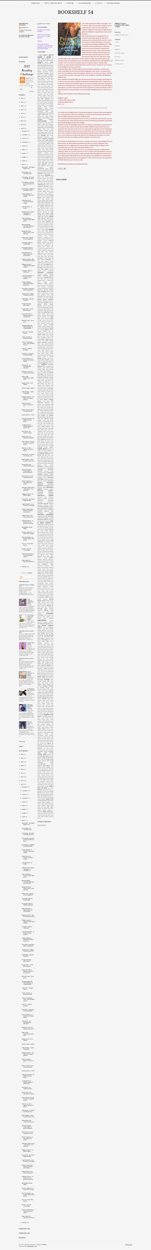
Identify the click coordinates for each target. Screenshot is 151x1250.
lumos (42, 543)
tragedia (47, 786)
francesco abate (42, 283)
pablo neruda (47, 644)
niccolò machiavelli (48, 627)
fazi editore (45, 269)
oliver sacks (50, 636)
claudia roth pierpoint (48, 178)
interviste (50, 364)
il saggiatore (44, 363)
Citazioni (70, 3)
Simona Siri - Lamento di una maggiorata (28, 238)
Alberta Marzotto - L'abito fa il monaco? (28, 465)
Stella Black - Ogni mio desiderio (28, 299)
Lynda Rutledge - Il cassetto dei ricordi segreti (28, 195)
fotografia (39, 280)
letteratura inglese (120, 53)
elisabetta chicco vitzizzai (45, 235)
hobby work (43, 355)
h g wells (46, 332)
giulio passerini (45, 318)
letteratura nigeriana (42, 503)
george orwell (42, 304)
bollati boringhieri (42, 138)
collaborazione (41, 184)
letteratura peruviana (42, 506)
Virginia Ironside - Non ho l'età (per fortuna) (28, 260)
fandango (39, 267)
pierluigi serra (44, 670)
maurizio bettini (49, 589)
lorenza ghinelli (41, 532)
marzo (23, 164)
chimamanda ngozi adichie (45, 168)
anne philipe (50, 102)
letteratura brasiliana (42, 472)
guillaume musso (48, 329)
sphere (49, 754)
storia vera (43, 768)
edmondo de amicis (48, 224)
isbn (38, 371)
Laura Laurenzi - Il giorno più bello (27, 337)
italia (41, 371)
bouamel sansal (41, 140)
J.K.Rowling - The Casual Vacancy (27, 173)
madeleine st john (42, 546)
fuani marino (46, 297)
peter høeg (51, 660)
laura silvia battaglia (45, 460)
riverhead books (49, 695)
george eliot (50, 302)
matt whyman (40, 589)
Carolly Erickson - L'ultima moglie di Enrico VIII (27, 426)
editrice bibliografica (48, 219)
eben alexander (45, 216)
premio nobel (41, 676)
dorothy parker (45, 214)
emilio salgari (50, 250)
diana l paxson (49, 208)
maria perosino (44, 567)
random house (41, 684)
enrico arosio (40, 256)
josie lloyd (48, 421)
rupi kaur (39, 713)
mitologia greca (42, 608)
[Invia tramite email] (59, 169)
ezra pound (43, 264)
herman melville (49, 351)
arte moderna (49, 113)
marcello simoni (44, 554)
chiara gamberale (42, 164)
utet (50, 789)
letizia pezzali (48, 464)
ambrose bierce (49, 82)
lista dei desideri (44, 529)
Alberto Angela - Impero (28, 388)
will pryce (43, 807)
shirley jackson (46, 737)
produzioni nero (49, 677)
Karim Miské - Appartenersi (31, 689)
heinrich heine (40, 345)
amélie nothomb (41, 84)
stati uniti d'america (45, 756)
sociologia (40, 751)
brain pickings (49, 140)
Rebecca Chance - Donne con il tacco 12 (28, 405)
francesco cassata (45, 285)
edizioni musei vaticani (43, 223)
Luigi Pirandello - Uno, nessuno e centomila (28, 504)
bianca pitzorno (41, 133)
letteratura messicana (45, 500)
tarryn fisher (48, 778)
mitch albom (40, 607)
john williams (50, 410)
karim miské (46, 431)
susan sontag (45, 771)
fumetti (51, 297)
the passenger (41, 781)
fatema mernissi (46, 267)
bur (52, 143)
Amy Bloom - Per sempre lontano (27, 432)
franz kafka (50, 294)
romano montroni (49, 708)
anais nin (40, 86)
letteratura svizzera (48, 517)
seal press (45, 725)
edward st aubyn (49, 227)
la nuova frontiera (46, 450)
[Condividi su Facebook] (65, 169)
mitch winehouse (49, 607)
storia (48, 760)
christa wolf (45, 170)
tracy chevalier (40, 786)
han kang (51, 332)
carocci (42, 148)
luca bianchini (50, 537)
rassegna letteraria (48, 686)
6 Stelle (98, 3)
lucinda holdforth (41, 540)
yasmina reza (47, 813)
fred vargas (46, 296)
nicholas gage (41, 628)
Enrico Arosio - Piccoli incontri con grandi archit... (28, 443)
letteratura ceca (40, 475)
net (50, 623)
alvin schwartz (41, 82)
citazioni (47, 175)
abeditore (47, 58)
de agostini (40, 207)
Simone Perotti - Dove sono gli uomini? (28, 410)
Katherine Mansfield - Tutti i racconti (30, 707)
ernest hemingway (46, 259)
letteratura (40, 466)
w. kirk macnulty (44, 803)
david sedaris (44, 205)
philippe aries (40, 663)
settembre (25, 142)
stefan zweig (45, 757)
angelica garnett (46, 95)
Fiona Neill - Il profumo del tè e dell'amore (28, 289)
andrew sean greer (42, 92)
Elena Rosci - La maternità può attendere (26, 366)
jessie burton (45, 394)
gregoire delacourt (41, 326)
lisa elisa (39, 527)
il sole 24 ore (50, 363)
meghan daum (45, 592)
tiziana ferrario (41, 783)
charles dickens (46, 159)
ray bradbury (40, 687)
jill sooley (48, 396)
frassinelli (39, 296)
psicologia (40, 679)
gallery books (40, 302)
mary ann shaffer (46, 578)
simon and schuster (44, 741)
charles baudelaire (45, 157)
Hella (27, 78)
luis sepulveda (47, 541)
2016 (22, 121)
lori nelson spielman (42, 534)
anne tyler (39, 103)
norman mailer (49, 633)
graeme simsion (45, 323)
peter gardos (45, 660)
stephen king (50, 759)
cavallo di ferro (48, 154)
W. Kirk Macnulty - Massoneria (27, 304)
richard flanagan (46, 693)
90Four (45, 1244)
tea (41, 779)
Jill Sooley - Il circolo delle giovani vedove (28, 372)
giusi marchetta (49, 320)
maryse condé (50, 581)
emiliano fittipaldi (41, 250)
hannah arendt (41, 334)
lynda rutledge (41, 545)
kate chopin (44, 434)
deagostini (47, 207)
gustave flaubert (42, 331)
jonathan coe (44, 415)
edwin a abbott (41, 229)
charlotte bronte (46, 160)
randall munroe (49, 682)
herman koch (40, 351)
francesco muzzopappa (47, 286)
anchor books (46, 86)
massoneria (45, 586)
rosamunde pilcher (41, 709)
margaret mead (41, 561)
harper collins (44, 339)
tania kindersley (41, 778)
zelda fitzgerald (44, 816)
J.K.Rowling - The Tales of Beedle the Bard (28, 178)
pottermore (43, 673)
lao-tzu (51, 453)
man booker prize (46, 551)
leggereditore (50, 461)
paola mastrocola (47, 647)
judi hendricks (46, 423)
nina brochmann (41, 631)
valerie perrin (45, 792)
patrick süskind (40, 654)
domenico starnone (42, 211)
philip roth (40, 662)
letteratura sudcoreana (42, 516)
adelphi (39, 62)
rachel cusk (46, 681)
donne (47, 213)
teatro (44, 779)
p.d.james (47, 643)
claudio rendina (49, 180)
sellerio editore (41, 729)
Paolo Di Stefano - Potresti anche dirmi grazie (28, 220)
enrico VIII (46, 256)
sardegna (43, 724)
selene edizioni (45, 727)
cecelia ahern (40, 156)
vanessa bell (43, 794)
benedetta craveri (42, 130)
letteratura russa (42, 509)
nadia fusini (47, 615)
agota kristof (45, 63)
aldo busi (51, 68)
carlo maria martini (46, 146)
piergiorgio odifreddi (42, 668)
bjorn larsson (50, 135)
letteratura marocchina (47, 498)
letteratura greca (48, 485)
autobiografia (41, 121)
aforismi (46, 62)
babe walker (50, 122)
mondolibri (40, 615)
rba (48, 689)
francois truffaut (41, 293)
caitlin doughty (40, 144)
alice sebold (47, 78)
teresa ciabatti (50, 779)
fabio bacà (43, 266)
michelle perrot (45, 602)
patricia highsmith (41, 651)
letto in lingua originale (45, 521)
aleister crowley (41, 70)
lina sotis (48, 526)
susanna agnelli (45, 773)
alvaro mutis (50, 81)
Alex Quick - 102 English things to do (28, 168)
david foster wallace (47, 200)
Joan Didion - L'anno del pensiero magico (30, 617)
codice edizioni (46, 183)
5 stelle (47, 57)
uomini (47, 789)
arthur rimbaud (49, 116)
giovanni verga (46, 316)
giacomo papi (50, 309)
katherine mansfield (42, 436)
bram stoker (40, 141)
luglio (23, 149)
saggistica (47, 714)
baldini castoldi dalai (42, 124)
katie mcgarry (50, 436)
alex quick (44, 74)
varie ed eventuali (42, 795)
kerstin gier (43, 440)
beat (44, 129)
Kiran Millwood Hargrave (43, 442)
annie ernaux (46, 103)
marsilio (45, 576)
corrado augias (41, 191)
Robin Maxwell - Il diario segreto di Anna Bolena (27, 254)
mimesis (44, 605)
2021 (22, 102)
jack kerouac (47, 374)
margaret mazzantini (48, 559)
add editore (43, 60)
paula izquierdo (49, 657)
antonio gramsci (48, 108)
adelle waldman (49, 60)
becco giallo (50, 129)
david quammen (46, 203)
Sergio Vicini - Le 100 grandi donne (27, 309)
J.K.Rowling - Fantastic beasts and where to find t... (28, 184)
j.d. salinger (50, 372)
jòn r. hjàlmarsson (41, 412)
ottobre (24, 138)
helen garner (47, 345)
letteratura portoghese (47, 508)
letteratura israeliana (45, 493)
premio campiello (49, 674)
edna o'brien (40, 226)
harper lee (51, 339)
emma (45, 253)
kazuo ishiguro (41, 439)
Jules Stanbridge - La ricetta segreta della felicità (28, 539)
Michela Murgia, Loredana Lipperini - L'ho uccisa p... (28, 226)
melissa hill (46, 594)
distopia (51, 210)
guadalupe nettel (45, 328)
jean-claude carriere (42, 388)
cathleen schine (41, 154)
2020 (22, 106)
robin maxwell (46, 705)
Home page (35, 3)
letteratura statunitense (45, 514)
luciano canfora (49, 538)
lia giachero (50, 524)
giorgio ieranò (45, 313)
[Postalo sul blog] (61, 169)
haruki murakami (42, 342)
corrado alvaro (49, 189)
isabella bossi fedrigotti (47, 369)
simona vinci (43, 743)
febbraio (24, 566)
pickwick (43, 665)
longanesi (50, 529)
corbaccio (40, 189)
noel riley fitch (50, 631)
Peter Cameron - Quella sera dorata (30, 601)
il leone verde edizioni (46, 361)
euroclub (43, 262)
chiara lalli (50, 164)
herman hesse (49, 350)
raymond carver (49, 687)
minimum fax (49, 605)
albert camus (40, 67)
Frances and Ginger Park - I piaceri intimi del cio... (28, 343)
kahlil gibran (44, 428)
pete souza (46, 658)
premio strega (41, 677)
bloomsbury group (48, 137)
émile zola (50, 248)
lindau (51, 526)
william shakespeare (47, 811)
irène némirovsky (47, 366)
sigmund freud (46, 738)
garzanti (46, 302)
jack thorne (43, 375)
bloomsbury (40, 137)
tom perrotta (48, 783)
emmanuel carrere (41, 254)
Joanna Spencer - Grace (28, 415)
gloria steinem (47, 321)
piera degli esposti (48, 666)
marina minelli (46, 570)
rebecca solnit (44, 690)
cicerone (45, 173)
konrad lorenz (45, 444)
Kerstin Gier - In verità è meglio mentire (28, 499)
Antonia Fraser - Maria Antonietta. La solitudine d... (28, 213)
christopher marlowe (45, 172)
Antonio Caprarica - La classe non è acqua (28, 533)
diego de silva (45, 210)
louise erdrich (43, 537)
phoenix (46, 663)
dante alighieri (46, 197)
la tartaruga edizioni (43, 453)
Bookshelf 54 (75, 12)
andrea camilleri (44, 87)
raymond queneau (41, 689)
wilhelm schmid (46, 805)
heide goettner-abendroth (47, 344)
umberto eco (41, 789)
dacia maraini (40, 195)
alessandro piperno (43, 73)
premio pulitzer (49, 676)
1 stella (39, 55)
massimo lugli (46, 584)
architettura (40, 111)
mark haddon (50, 575)
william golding (41, 810)
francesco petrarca (49, 288)
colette (52, 183)
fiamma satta (40, 277)
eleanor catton (40, 231)
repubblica (39, 692)
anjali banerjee (43, 97)
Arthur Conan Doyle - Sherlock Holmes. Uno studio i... (27, 511)
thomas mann (49, 781)
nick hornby (49, 628)
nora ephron (41, 633)
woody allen (40, 813)
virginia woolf (49, 799)
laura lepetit (40, 458)
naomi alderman (48, 618)
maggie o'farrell (45, 549)
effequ (46, 229)
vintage (51, 797)
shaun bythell (47, 732)
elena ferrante (49, 231)
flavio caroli (43, 278)
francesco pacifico (41, 288)
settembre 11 (40, 732)
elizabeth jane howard (47, 242)
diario (39, 210)
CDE (52, 154)
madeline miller (46, 548)
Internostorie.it (41, 825)
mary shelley (44, 581)
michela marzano (42, 599)
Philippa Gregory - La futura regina (27, 494)
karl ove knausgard (46, 432)
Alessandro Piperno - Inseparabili (27, 243)
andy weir (46, 94)
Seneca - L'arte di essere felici (26, 549)
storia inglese (46, 765)
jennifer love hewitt (45, 391)
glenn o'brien (40, 321)
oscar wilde (45, 641)
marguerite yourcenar (43, 565)
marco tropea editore (48, 556)
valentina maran (46, 791)
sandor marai (45, 719)
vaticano (49, 795)
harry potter (49, 340)
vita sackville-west (42, 800)
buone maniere (46, 143)
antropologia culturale (43, 109)
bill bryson (49, 133)
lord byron (40, 530)
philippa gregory (49, 662)
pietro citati (50, 670)
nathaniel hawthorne (48, 622)
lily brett (39, 526)
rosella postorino (49, 709)
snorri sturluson (49, 749)
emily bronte (40, 251)
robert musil (46, 700)
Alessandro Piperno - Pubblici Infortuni (27, 248)
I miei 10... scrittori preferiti (27, 349)
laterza (39, 455)
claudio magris (41, 180)
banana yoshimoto (45, 125)
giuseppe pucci (41, 320)
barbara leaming (45, 127)
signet (51, 738)
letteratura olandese (48, 505)
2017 (22, 117)
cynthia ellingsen (49, 194)
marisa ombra (45, 573)
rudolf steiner (50, 711)
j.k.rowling (40, 374)
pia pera (51, 663)
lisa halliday (45, 527)
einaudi (51, 229)
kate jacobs (50, 434)
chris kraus (40, 170)
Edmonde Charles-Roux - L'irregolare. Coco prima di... (28, 489)
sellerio (51, 727)
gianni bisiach (50, 310)
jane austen (40, 383)
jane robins (48, 383)
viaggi (42, 797)
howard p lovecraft (48, 356)
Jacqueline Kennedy (42, 377)
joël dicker (40, 399)
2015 (22, 124)
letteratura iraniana (48, 489)
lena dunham (40, 463)
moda (51, 610)
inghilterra (44, 364)
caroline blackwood (49, 148)
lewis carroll (44, 524)
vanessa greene (49, 794)
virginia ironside (41, 799)
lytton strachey (49, 545)
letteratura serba (48, 511)
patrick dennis (50, 651)
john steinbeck (47, 407)
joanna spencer (50, 397)
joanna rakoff (43, 397)
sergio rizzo (44, 730)
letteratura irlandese (45, 490)
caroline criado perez (42, 149)
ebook (51, 216)
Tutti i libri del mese (53, 3)
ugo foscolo (50, 788)
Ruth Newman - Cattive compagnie (28, 392)
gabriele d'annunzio (41, 301)
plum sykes (40, 671)
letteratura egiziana (42, 480)
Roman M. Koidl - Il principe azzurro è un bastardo (27, 315)
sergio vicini (50, 730)
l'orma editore (48, 447)
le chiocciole (44, 461)
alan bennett (43, 65)
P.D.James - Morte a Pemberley (27, 271)
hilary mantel (41, 353)
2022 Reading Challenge (26, 70)
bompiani (50, 138)
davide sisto (50, 205)
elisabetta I (40, 237)
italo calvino (47, 371)
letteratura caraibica (48, 474)
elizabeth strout (41, 243)
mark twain (40, 576)
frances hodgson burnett (45, 282)
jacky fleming (50, 375)
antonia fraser (42, 106)
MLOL (46, 610)
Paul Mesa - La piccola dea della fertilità (28, 354)
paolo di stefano (44, 649)
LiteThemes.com (32, 1246)
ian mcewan (45, 360)
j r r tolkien (43, 372)
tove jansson (45, 784)
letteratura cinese (41, 477)
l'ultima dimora (42, 449)
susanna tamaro (45, 775)
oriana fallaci (44, 639)
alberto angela (45, 68)
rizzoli (39, 697)
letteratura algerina (48, 466)
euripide (39, 262)
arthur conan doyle (42, 114)
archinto (51, 109)
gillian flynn (47, 312)
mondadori (49, 613)
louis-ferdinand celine (42, 535)
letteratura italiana (45, 495)
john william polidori (42, 410)
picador (39, 665)
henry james (50, 348)
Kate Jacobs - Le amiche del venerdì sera (28, 455)
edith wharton (50, 218)
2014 (22, 128)
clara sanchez (45, 176)
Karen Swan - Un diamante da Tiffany (28, 437)
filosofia (48, 277)
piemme (49, 665)
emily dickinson (49, 251)
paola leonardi (40, 647)
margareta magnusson (42, 562)
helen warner (46, 347)
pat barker (51, 649)
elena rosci (39, 232)
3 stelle (49, 55)
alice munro (40, 78)
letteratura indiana (41, 487)
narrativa (41, 620)
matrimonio (44, 588)
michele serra (45, 600)
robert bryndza (50, 697)
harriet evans (40, 340)
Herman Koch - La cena (29, 723)
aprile (23, 160)
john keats (50, 405)
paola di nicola (50, 646)
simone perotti (46, 744)
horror (39, 356)
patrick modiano (49, 652)
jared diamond (46, 385)
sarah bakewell (47, 722)
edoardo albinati (46, 226)
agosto (24, 146)
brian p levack (46, 141)
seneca (48, 729)
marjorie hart (44, 575)
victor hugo (46, 797)
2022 (22, 98)
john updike (50, 409)
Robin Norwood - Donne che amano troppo (27, 202)
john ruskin (40, 407)
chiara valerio (50, 165)
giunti (51, 318)
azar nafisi (44, 122)
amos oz (46, 84)
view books (31, 91)
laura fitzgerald (41, 456)
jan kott (51, 382)
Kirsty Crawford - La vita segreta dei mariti (27, 482)
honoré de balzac (49, 355)
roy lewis (45, 711)
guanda (51, 328)
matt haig (50, 588)
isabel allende (46, 367)
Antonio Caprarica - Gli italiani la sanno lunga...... (28, 420)
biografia (43, 135)
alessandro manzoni (48, 71)
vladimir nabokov (41, 802)
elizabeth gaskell (42, 240)
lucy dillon (48, 540)
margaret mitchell (49, 561)
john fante (46, 401)
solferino (45, 751)
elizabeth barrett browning (47, 239)
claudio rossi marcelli (42, 181)
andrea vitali (50, 89)
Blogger (30, 573)
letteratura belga (48, 471)
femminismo (50, 272)
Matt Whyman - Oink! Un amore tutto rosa (28, 460)
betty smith (50, 132)
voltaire (48, 802)
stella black (43, 759)
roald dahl (44, 697)
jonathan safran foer (46, 417)
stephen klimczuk (41, 760)
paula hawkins (41, 657)
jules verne (47, 425)
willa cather (50, 807)
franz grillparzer (41, 294)
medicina (39, 592)
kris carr (48, 445)
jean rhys (51, 386)
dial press (43, 208)
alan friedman (50, 65)
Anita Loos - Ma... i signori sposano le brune (27, 449)
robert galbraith (42, 698)
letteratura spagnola (45, 513)
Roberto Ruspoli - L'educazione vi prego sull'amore (27, 471)
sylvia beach (44, 776)
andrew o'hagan (49, 90)
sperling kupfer (41, 754)
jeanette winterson (46, 390)
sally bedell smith (46, 716)
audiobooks (51, 119)
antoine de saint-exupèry (47, 105)
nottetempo (40, 635)
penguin (39, 658)
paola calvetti (44, 646)
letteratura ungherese (45, 521)
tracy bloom (50, 784)
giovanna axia (45, 315)
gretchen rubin (49, 326)
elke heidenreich (46, 245)
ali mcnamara (44, 76)
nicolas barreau (41, 630)
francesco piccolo (42, 290)
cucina (43, 194)
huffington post (41, 358)
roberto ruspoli (46, 703)
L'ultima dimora (113, 3)
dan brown (47, 195)
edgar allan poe (41, 218)
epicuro (51, 256)
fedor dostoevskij (48, 270)
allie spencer (45, 81)
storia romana (46, 767)
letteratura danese (49, 479)
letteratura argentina (42, 468)
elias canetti (44, 234)
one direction (47, 638)
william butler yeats (48, 808)
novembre (25, 134)
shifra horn (40, 737)
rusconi (44, 713)
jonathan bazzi (45, 413)
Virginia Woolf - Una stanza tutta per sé (27, 516)
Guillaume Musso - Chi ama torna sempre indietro (28, 398)
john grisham (44, 405)
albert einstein (47, 67)
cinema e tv (50, 173)
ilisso (38, 364)
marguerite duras (47, 564)
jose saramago (45, 418)
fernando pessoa (48, 275)
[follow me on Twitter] (43, 23)
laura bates (44, 455)
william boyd (40, 808)
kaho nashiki (50, 428)
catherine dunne (48, 152)
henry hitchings (43, 348)
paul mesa (43, 655)
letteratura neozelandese (45, 501)
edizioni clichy (41, 221)
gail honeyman (50, 301)
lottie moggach (50, 534)
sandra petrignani (46, 721)
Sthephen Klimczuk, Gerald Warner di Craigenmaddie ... (27, 327)
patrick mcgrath (41, 652)
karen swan (48, 429)
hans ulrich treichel (48, 336)
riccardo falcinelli (46, 692)
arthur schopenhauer (43, 117)
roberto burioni (45, 701)
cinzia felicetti (40, 175)
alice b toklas (50, 76)
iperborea (40, 366)
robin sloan (44, 706)
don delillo (50, 211)
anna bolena (50, 97)
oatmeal (39, 636)
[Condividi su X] (63, 169)
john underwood (44, 409)
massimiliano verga (42, 583)
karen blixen (40, 429)
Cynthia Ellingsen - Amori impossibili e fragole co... (28, 284)
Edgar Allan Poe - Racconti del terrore (28, 561)
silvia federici (48, 740)
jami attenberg (45, 382)
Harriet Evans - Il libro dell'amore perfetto (28, 294)
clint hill (49, 181)
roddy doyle (50, 706)
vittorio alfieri (50, 800)
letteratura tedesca (42, 519)
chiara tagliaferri (41, 165)
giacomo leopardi (43, 309)
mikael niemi (46, 603)
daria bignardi (45, 199)
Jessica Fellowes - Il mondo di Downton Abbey (28, 360)
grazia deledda (48, 324)
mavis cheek (40, 591)
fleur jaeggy (50, 278)
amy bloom (51, 84)
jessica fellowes (45, 393)
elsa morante (45, 248)
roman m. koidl (41, 708)
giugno (24, 153)
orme (50, 639)
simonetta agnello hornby (45, 746)
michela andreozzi (49, 597)
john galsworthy (46, 404)
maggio (24, 157)
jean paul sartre (44, 386)
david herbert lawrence (43, 202)
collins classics (49, 184)
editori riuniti (40, 219)
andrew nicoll (40, 90)
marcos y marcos (42, 557)
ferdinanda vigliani (42, 274)
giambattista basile (41, 310)
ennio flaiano (50, 254)
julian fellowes (46, 426)
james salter (44, 380)
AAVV (42, 59)
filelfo (45, 277)
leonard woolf (46, 463)
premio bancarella (41, 674)
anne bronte (45, 102)
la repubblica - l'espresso (47, 452)
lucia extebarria (41, 538)
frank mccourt (49, 293)
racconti (46, 679)
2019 (22, 109)
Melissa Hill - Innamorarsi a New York (28, 378)
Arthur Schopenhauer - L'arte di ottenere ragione (28, 555)
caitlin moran (48, 144)
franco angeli (50, 291)
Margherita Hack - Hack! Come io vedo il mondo (28, 233)
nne (46, 631)
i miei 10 (49, 358)
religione (51, 690)
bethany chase (44, 132)
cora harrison (50, 188)
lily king (44, 526)
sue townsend (50, 768)
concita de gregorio (42, 186)
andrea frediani (43, 89)
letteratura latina (42, 497)
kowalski (43, 445)
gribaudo (39, 328)
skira (43, 749)
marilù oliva (45, 568)
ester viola (40, 261)
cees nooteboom (47, 156)
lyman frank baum (49, 543)
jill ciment (43, 396)
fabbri (48, 264)
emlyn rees (40, 253)
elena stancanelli (47, 232)
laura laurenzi (49, 456)
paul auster (48, 654)
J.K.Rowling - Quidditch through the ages (28, 189)
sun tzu (39, 770)
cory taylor (44, 192)
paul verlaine (50, 655)
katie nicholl (40, 437)
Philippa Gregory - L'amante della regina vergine (28, 266)
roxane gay (39, 711)
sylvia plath (50, 776)
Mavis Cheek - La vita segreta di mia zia (27, 476)
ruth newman (50, 713)
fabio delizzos (50, 266)
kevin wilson (50, 440)
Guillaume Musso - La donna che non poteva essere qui (27, 522)
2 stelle (44, 55)
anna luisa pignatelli (43, 98)
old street (44, 636)
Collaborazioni (84, 3)
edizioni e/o (49, 221)
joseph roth (46, 420)
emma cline (50, 253)
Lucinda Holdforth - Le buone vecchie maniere (28, 277)
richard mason (43, 695)
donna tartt (40, 213)
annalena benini (45, 100)
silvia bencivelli (40, 740)
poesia (45, 671)
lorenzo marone (49, 532)
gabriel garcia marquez (45, 299)
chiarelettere (40, 167)
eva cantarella (48, 262)
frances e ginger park (47, 280)
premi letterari (50, 673)
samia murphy (45, 717)
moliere (39, 612)
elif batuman (50, 234)
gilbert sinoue (40, 312)
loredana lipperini (48, 530)
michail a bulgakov (45, 596)
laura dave (50, 455)
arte (47, 111)
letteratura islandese (45, 492)
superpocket (44, 770)
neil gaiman (40, 623)
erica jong (47, 258)
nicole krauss (50, 630)
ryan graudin (40, 714)
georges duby (46, 305)
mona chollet (45, 612)
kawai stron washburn (48, 437)
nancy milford (46, 616)
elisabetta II (47, 237)
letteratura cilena (49, 475)
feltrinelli (40, 272)
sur (49, 770)
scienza (48, 724)
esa (52, 259)
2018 (22, 113)
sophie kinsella (48, 752)
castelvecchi (45, 151)
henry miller (40, 350)
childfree (51, 167)
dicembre (24, 131)
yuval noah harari (46, 815)
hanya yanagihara (41, 337)
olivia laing (40, 638)
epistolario (40, 258)
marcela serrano (45, 553)
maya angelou (49, 591)
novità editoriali (48, 635)
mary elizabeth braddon (45, 580)
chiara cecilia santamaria (47, 162)
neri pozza (46, 623)
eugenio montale (49, 261)
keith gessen (48, 439)
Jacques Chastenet (45, 379)
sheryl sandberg (49, 735)
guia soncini (40, 329)
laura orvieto (47, 458)
